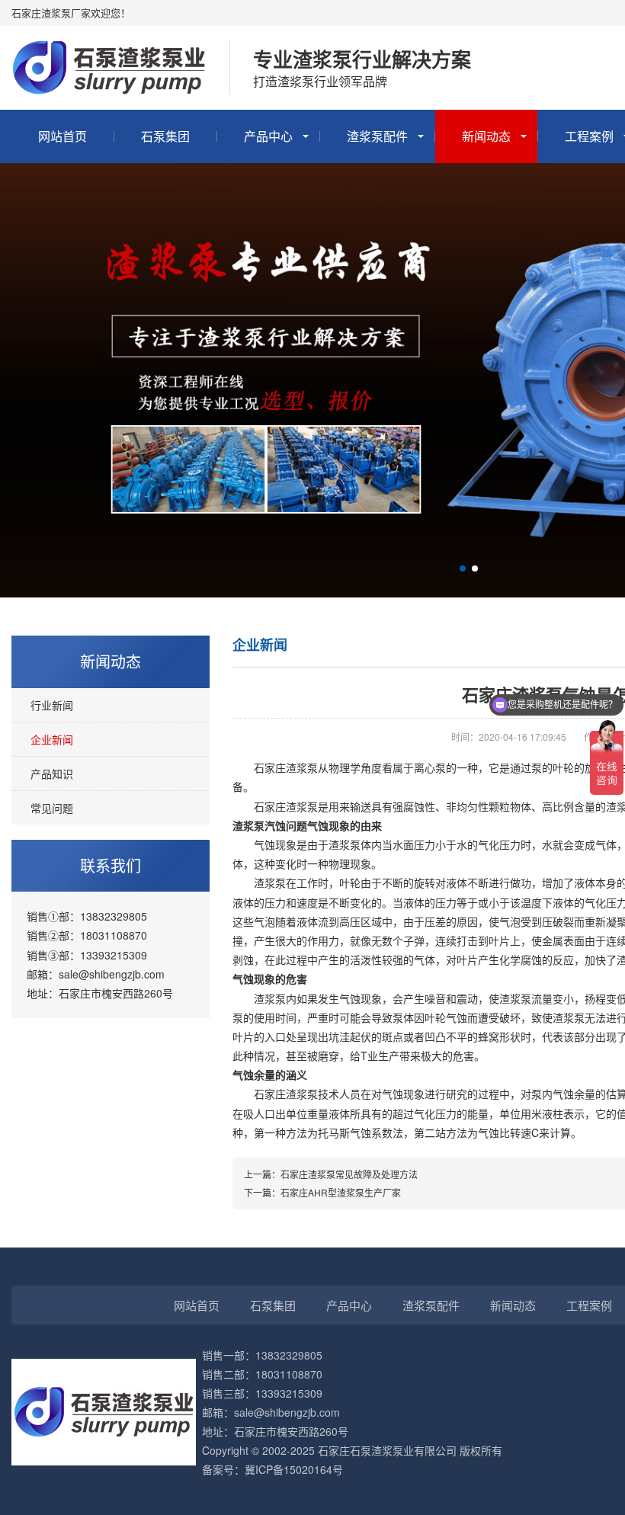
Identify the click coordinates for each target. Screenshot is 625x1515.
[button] (463, 568)
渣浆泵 (286, 1093)
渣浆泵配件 (377, 136)
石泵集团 (165, 136)
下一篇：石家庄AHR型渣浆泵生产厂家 (322, 1192)
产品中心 (268, 136)
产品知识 (51, 773)
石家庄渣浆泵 (286, 767)
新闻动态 (486, 136)
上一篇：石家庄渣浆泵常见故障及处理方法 (331, 1173)
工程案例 (589, 1305)
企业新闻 (51, 739)
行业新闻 (51, 705)
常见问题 (51, 807)
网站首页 (62, 136)
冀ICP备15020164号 (294, 1469)
